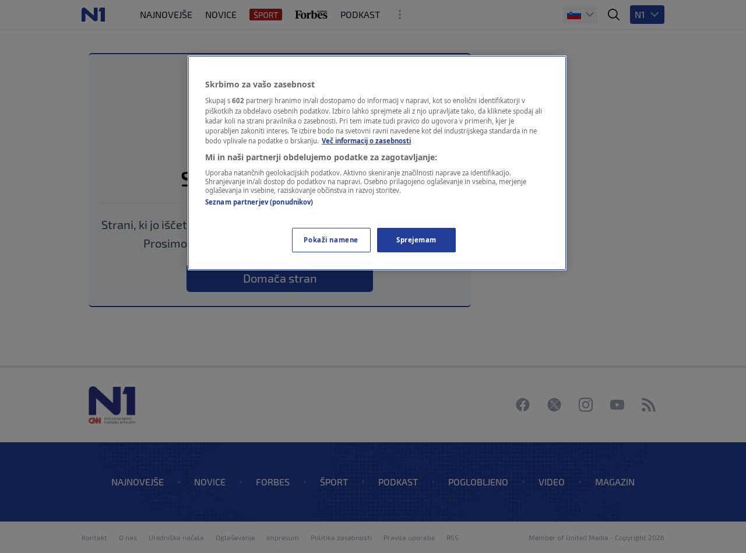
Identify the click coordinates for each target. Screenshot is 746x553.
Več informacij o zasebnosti (366, 140)
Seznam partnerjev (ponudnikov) (259, 202)
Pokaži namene (331, 239)
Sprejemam (416, 239)
